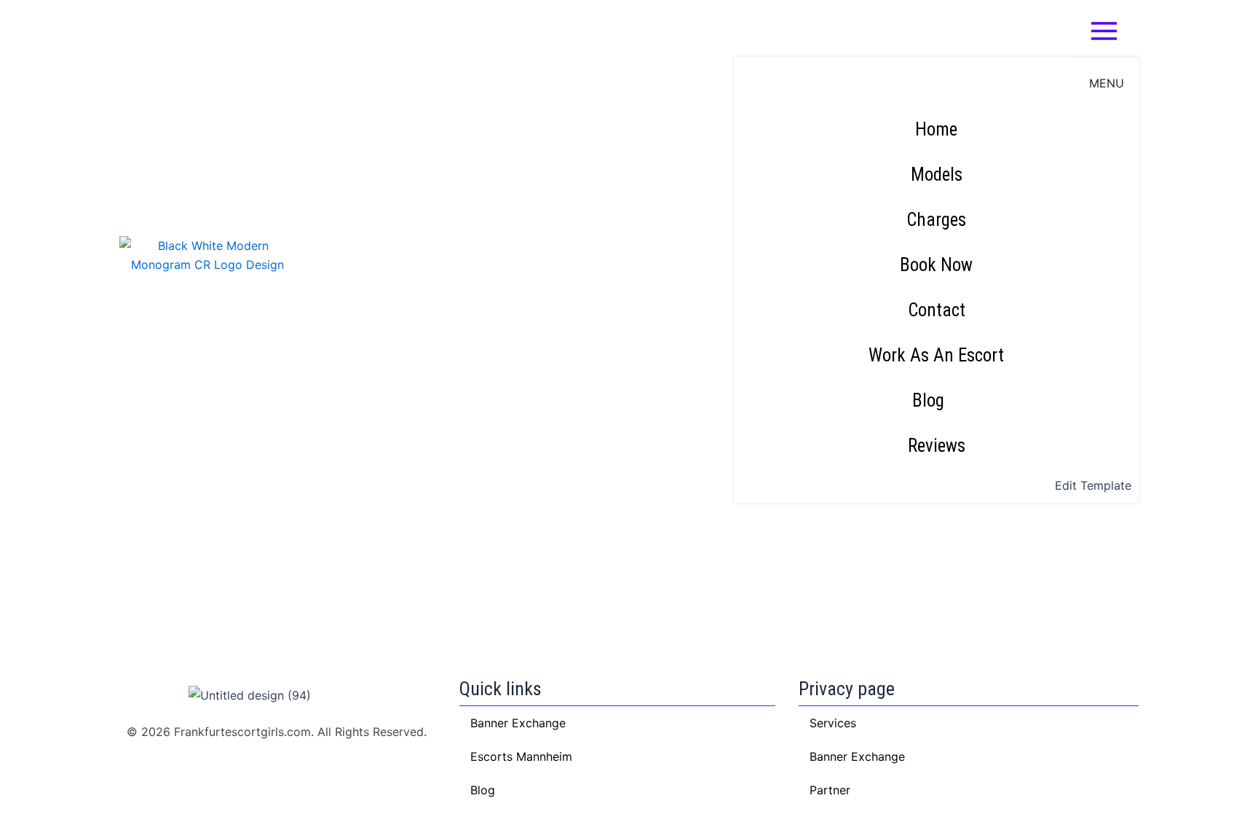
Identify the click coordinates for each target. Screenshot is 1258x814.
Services (833, 723)
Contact (936, 310)
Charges (936, 219)
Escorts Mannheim (521, 756)
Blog (928, 400)
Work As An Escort (936, 355)
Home (936, 129)
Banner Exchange (857, 756)
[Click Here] (1104, 32)
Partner (830, 790)
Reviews (936, 445)
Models (936, 174)
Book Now (936, 264)
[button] (936, 400)
